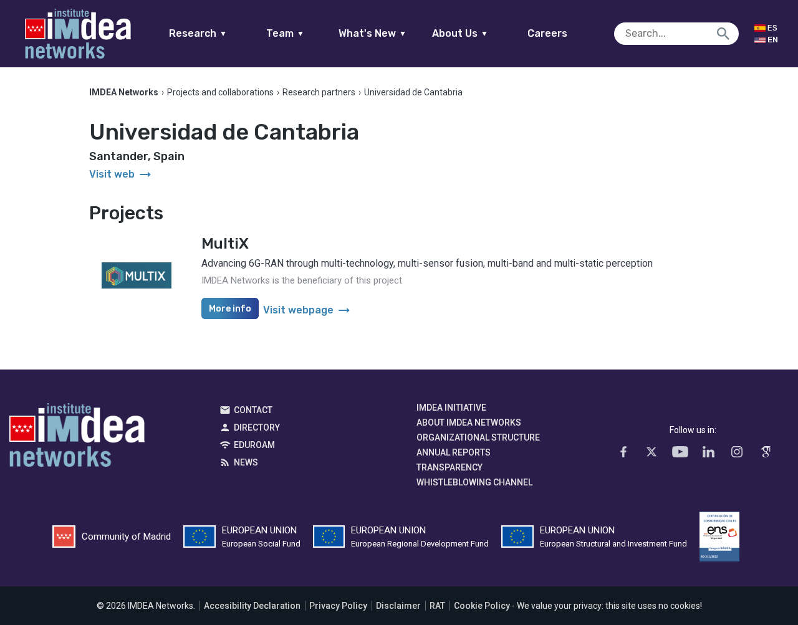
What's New (372, 33)
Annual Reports (453, 452)
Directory (257, 427)
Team (285, 33)
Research (198, 33)
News (246, 462)
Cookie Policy (482, 606)
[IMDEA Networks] (78, 34)
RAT (437, 606)
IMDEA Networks (77, 438)
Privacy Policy (338, 606)
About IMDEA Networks (468, 422)
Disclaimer (398, 606)
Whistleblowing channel (474, 482)
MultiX (225, 243)
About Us (460, 33)
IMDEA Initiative (451, 408)
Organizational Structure (478, 437)
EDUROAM (254, 445)
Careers (547, 33)
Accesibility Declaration (252, 606)
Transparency (449, 467)
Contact (253, 410)
